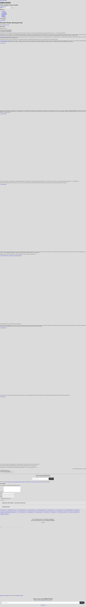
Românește (23, 481)
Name (1, 493)
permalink (48, 481)
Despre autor (3, 11)
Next (5, 20)
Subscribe (51, 478)
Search (1, 7)
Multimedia (3, 16)
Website (1, 496)
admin (41, 481)
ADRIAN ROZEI (5, 2)
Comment (1, 491)
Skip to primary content (3, 0)
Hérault (29, 481)
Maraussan (36, 481)
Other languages (4, 14)
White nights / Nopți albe (19, 595)
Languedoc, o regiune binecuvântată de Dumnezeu (14, 481)
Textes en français (4, 13)
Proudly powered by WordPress (4, 595)
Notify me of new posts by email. (5, 498)
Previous (1, 20)
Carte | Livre (3, 15)
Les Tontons (32, 481)
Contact (5, 12)
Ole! (38, 481)
